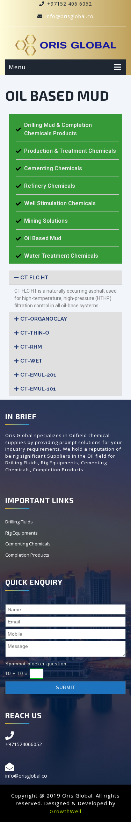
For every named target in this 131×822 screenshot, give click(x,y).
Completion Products (27, 555)
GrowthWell (65, 811)
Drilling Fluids (19, 522)
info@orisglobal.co (69, 16)
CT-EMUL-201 (38, 375)
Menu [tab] (17, 67)
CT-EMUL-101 (38, 389)
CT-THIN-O (34, 333)
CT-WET (31, 361)
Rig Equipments (21, 533)
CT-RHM (31, 347)
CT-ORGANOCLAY (43, 319)
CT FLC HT (34, 277)
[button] (65, 278)
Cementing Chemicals (28, 544)
